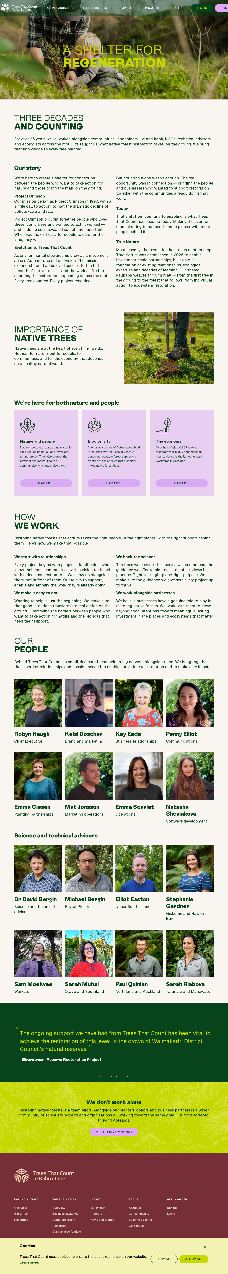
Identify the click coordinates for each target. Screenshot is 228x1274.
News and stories (102, 1220)
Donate (172, 1208)
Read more (46, 483)
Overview (20, 1208)
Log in (202, 8)
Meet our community (114, 1132)
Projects (96, 1214)
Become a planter (140, 1220)
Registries (21, 1220)
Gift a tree (21, 1214)
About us (135, 1208)
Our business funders (66, 1232)
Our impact (98, 1208)
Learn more (29, 1262)
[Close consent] (205, 1246)
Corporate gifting (63, 1220)
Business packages (65, 1214)
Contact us (136, 1226)
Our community (139, 1214)
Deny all (164, 1259)
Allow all (194, 1259)
